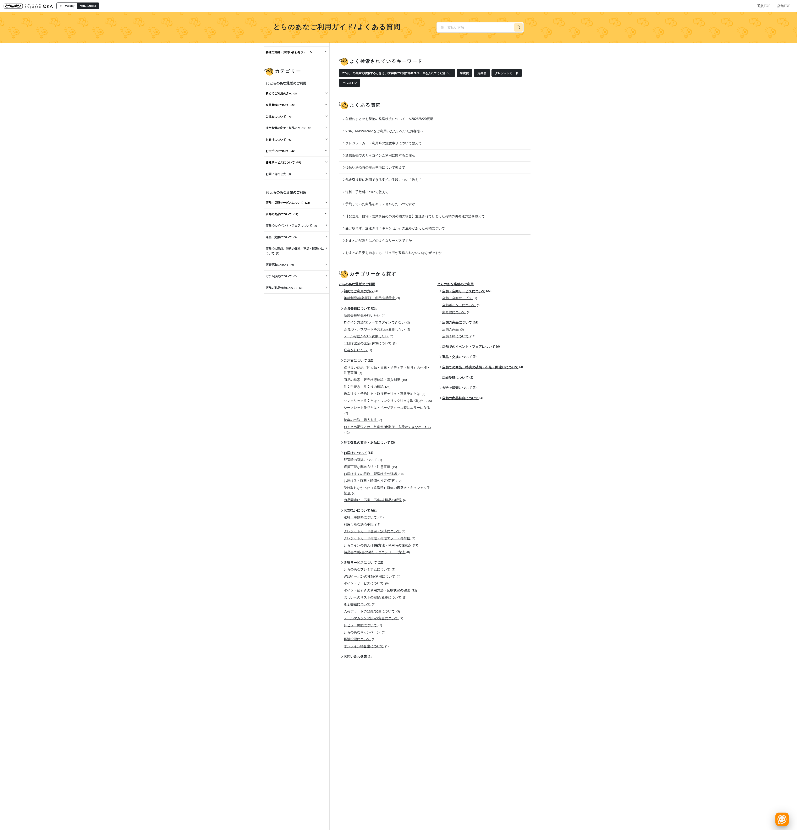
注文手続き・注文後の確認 (367, 386)
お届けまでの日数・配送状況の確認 (373, 473)
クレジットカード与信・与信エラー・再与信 (379, 538)
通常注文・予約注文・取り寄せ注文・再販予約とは (384, 393)
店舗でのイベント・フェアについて (471, 346)
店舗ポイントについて (461, 305)
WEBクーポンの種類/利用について (372, 576)
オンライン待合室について (366, 646)
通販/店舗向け (88, 6)
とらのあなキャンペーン (364, 632)
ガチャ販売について (459, 387)
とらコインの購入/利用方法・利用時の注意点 (381, 545)
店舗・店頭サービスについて (466, 291)
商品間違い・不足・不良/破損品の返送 (375, 500)
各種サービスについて (363, 562)
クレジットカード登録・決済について (374, 531)
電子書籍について (359, 604)
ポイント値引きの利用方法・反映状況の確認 (380, 590)
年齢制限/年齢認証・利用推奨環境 (372, 298)
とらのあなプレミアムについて (369, 569)
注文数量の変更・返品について (369, 442)
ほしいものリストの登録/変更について (375, 597)
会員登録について (360, 308)
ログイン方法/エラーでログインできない (377, 322)
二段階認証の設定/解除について (370, 343)
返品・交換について (459, 356)
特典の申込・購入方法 (363, 419)
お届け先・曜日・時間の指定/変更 (372, 480)
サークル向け (67, 6)
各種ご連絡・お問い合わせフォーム (289, 52)
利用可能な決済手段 (362, 524)
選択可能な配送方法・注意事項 (370, 466)
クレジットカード (506, 73)
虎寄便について (456, 312)
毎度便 (464, 73)
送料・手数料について (364, 517)
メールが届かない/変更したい (368, 336)
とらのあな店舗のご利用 (455, 284)
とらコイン (349, 83)
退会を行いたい (358, 350)
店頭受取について (457, 377)
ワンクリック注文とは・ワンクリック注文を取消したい (388, 400)
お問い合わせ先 (358, 656)
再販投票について (359, 639)
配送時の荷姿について (363, 459)
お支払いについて (360, 510)
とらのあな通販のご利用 (357, 284)
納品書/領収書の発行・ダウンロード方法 (377, 552)
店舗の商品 (453, 329)
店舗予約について (458, 336)
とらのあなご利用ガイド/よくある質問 (337, 26)
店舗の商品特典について (462, 398)
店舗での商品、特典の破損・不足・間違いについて (482, 367)
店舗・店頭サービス (459, 298)
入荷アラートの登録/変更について (372, 611)
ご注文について (358, 360)
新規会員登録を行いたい (364, 315)
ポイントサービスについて (366, 583)
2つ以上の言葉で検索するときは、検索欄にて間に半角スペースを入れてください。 (396, 73)
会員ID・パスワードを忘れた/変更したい (377, 329)
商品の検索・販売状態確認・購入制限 (375, 379)
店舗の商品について (460, 322)
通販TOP (763, 6)
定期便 (482, 73)
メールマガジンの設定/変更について (373, 618)
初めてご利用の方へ (361, 291)
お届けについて (358, 453)
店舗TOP (783, 6)
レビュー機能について (363, 625)
